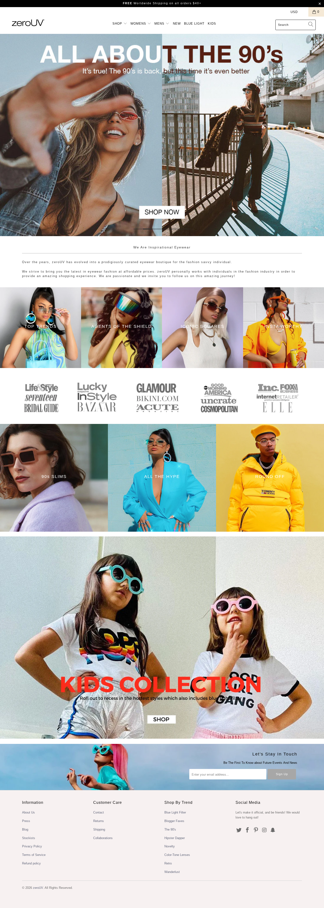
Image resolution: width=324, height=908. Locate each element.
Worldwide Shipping (145, 3)
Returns (98, 821)
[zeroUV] (28, 23)
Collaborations (103, 838)
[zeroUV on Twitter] (239, 830)
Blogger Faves (174, 821)
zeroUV (38, 888)
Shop (117, 23)
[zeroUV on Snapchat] (273, 830)
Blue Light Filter (175, 812)
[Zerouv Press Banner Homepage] (162, 414)
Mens (160, 23)
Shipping (99, 829)
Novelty (169, 846)
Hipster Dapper (174, 838)
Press (26, 821)
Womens (138, 23)
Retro (168, 863)
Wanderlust (172, 872)
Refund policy (31, 863)
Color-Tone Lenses (177, 855)
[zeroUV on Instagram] (264, 830)
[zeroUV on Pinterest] (255, 830)
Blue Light (194, 23)
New (177, 23)
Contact (98, 812)
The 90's (170, 829)
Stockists (28, 838)
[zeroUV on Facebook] (247, 830)
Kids (212, 23)
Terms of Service (34, 855)
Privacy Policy (32, 846)
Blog (25, 829)
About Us (28, 812)
